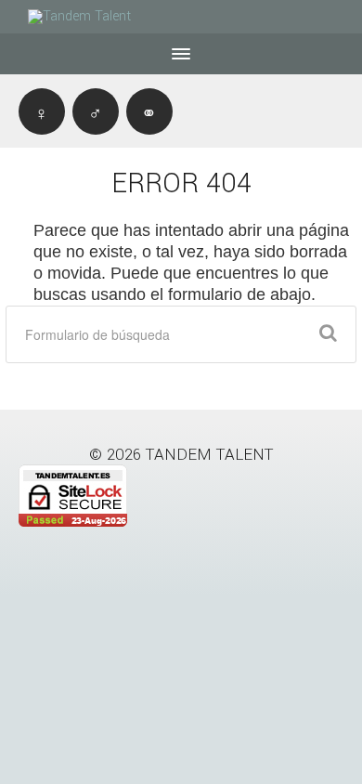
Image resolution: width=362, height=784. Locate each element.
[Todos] (149, 111)
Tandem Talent (210, 454)
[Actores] (95, 111)
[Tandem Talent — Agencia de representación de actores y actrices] (93, 16)
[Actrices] (42, 111)
